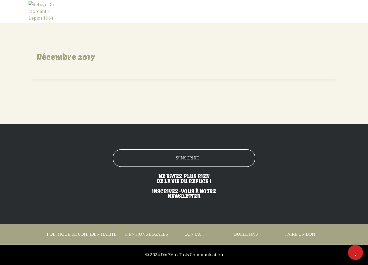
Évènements (259, 11)
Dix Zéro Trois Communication (192, 254)
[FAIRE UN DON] (355, 252)
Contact (328, 11)
